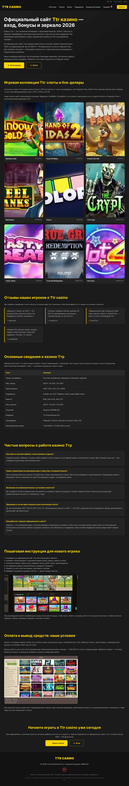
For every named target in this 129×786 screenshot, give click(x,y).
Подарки (107, 7)
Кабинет (122, 7)
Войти (34, 65)
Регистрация (14, 65)
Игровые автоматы (93, 7)
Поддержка (79, 7)
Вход (76, 743)
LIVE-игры (52, 7)
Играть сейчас (56, 743)
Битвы (69, 7)
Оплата (62, 7)
